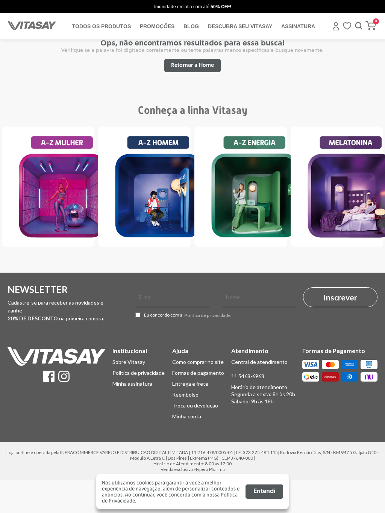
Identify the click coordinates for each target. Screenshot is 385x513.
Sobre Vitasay (128, 362)
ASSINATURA (298, 26)
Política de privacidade (207, 315)
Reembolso (185, 394)
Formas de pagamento (198, 373)
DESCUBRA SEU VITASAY (240, 26)
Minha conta (186, 416)
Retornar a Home (192, 65)
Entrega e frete (190, 383)
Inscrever (340, 297)
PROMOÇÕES (157, 26)
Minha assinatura (132, 383)
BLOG (191, 26)
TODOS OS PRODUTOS (101, 26)
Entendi (264, 491)
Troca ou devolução (195, 405)
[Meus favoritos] (347, 28)
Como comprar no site (198, 362)
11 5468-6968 (247, 376)
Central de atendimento (259, 362)
